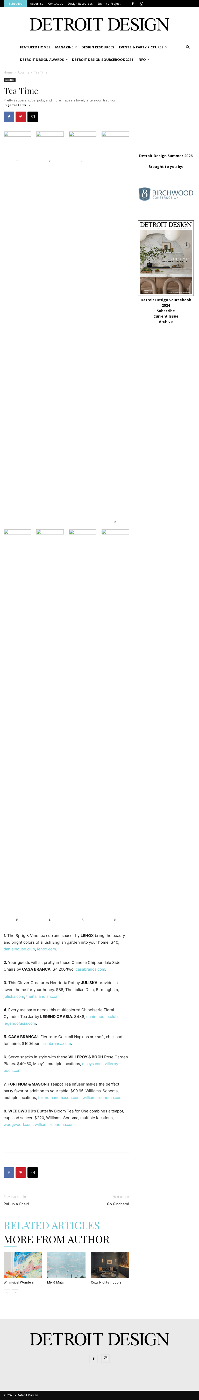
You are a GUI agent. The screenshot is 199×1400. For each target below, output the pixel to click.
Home (8, 72)
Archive (166, 321)
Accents (23, 72)
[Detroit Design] (99, 24)
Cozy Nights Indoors (106, 1282)
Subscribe (16, 3)
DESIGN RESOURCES (97, 47)
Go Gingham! (118, 1204)
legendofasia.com (20, 1023)
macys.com (92, 1063)
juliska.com (14, 996)
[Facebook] (133, 3)
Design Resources (80, 3)
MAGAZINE (64, 47)
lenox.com (46, 949)
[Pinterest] (21, 117)
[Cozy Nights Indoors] (110, 1265)
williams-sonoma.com (103, 1097)
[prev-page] (7, 1292)
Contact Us (55, 3)
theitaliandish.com (43, 996)
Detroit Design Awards (42, 59)
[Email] (32, 117)
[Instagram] (141, 3)
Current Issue (166, 316)
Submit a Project (108, 3)
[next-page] (15, 1292)
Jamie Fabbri (17, 105)
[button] (187, 47)
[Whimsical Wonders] (23, 1265)
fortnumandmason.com (59, 1097)
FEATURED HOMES (35, 47)
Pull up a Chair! (16, 1204)
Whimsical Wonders (19, 1282)
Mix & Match (56, 1282)
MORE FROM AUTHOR (57, 1239)
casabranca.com (90, 969)
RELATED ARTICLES (52, 1225)
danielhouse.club (19, 949)
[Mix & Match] (66, 1265)
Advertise (36, 3)
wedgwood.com (18, 1124)
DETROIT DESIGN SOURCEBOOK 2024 (102, 59)
